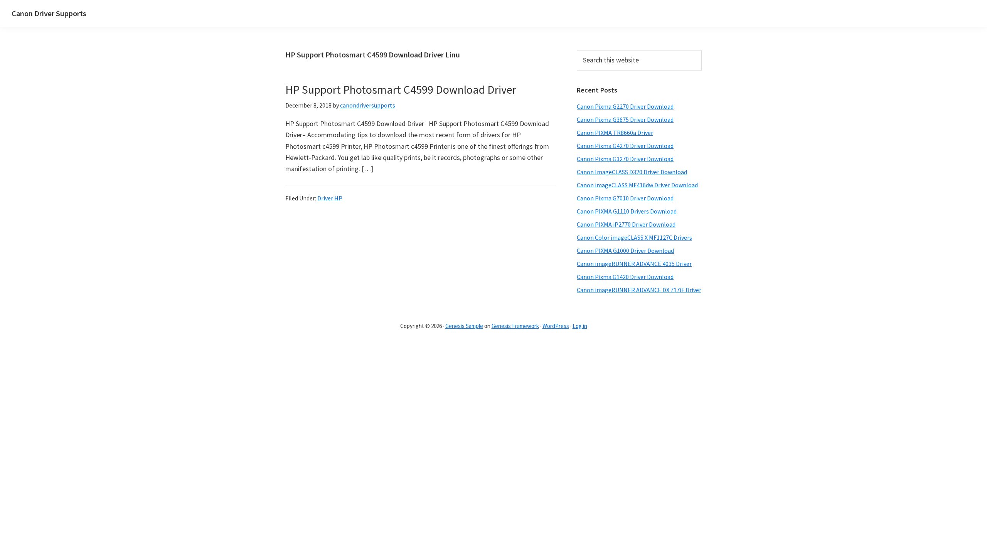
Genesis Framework (515, 326)
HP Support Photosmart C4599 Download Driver (400, 89)
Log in (580, 326)
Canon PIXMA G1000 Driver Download (625, 250)
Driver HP (329, 198)
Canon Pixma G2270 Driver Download (625, 106)
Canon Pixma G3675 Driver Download (625, 119)
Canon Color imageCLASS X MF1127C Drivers (634, 237)
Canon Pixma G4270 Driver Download (625, 146)
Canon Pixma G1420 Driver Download (625, 277)
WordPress (555, 326)
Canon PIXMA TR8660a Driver (615, 132)
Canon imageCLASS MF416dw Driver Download (637, 185)
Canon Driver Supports (49, 13)
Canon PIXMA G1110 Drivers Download (627, 211)
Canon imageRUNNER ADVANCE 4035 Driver (634, 263)
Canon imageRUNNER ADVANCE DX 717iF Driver (639, 290)
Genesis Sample (464, 326)
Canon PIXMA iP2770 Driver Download (626, 224)
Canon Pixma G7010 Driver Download (625, 198)
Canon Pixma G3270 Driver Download (625, 159)
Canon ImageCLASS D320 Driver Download (632, 172)
